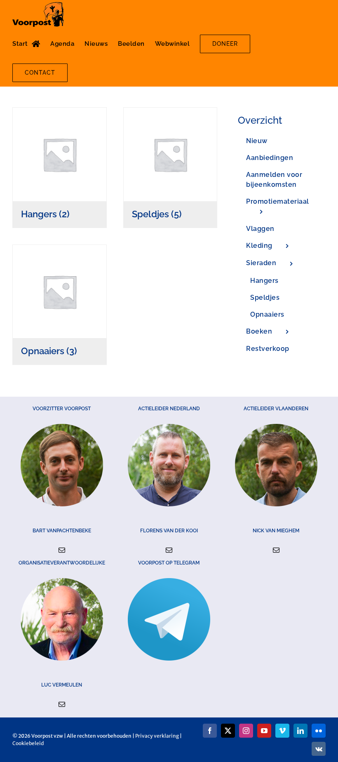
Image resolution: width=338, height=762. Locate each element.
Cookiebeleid (28, 743)
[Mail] (62, 550)
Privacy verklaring (157, 736)
